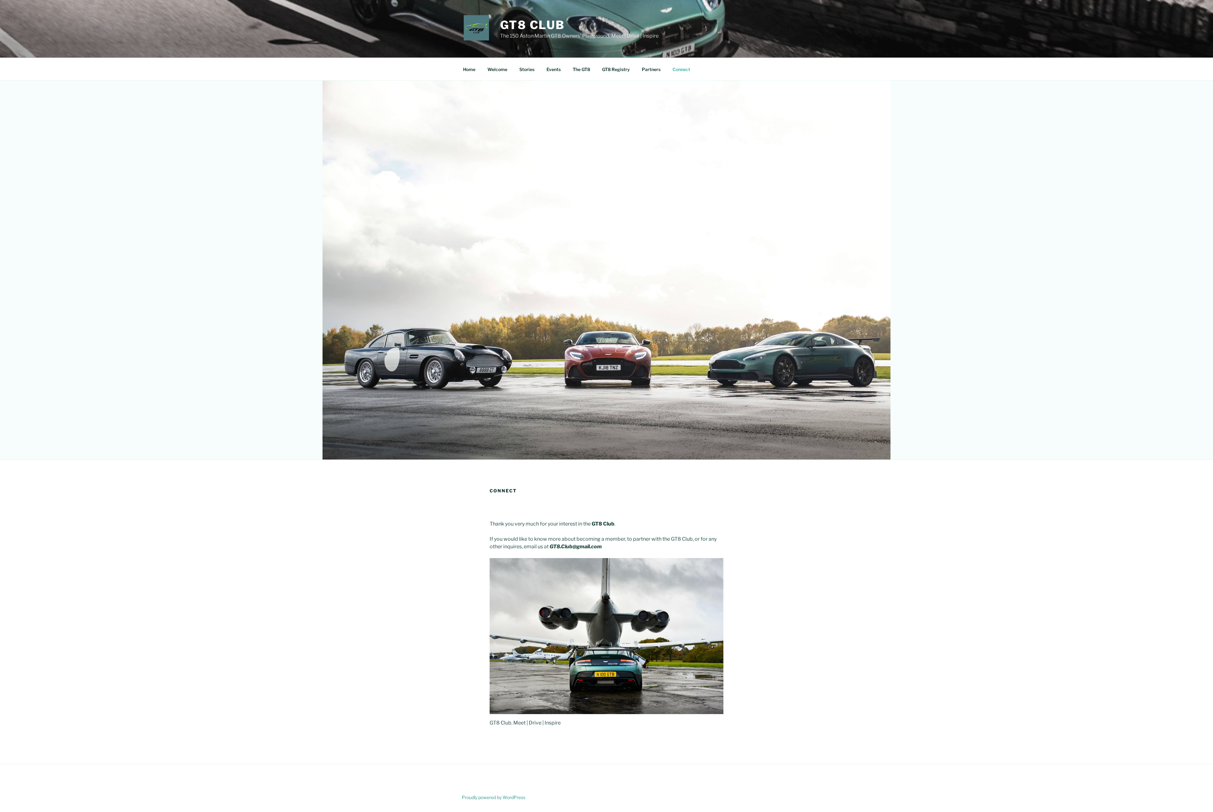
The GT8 (581, 69)
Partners (651, 69)
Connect (681, 69)
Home (469, 69)
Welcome (497, 69)
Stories (526, 69)
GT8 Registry (616, 69)
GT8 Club (532, 25)
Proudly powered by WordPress (493, 797)
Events (553, 69)
